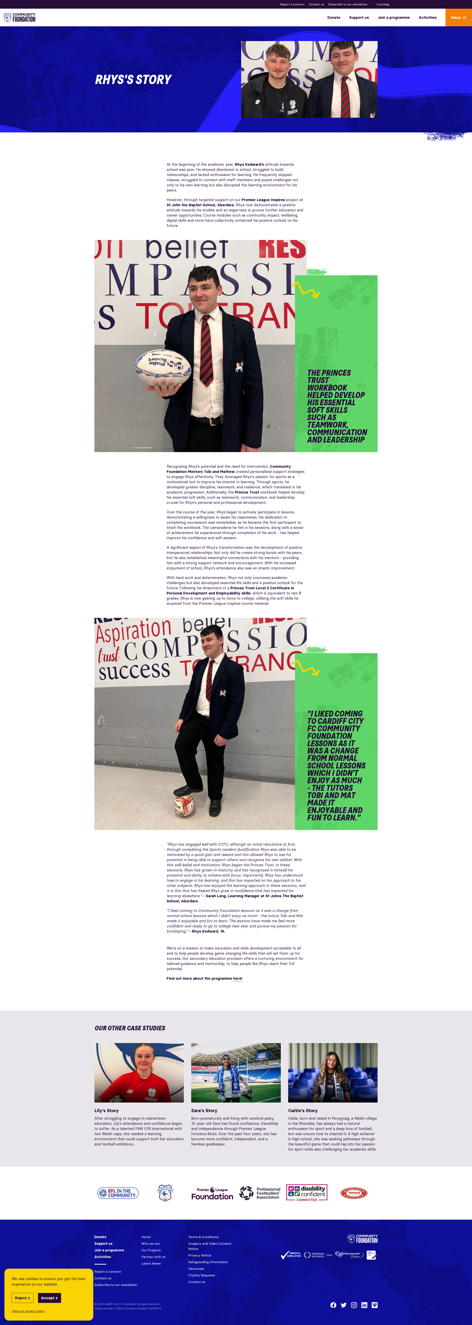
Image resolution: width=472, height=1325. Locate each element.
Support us (359, 17)
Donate (333, 17)
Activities (428, 17)
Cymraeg (382, 4)
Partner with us (153, 1257)
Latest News (151, 1263)
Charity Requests (201, 1275)
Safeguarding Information (208, 1262)
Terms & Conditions (203, 1237)
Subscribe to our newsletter (348, 4)
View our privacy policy (28, 1311)
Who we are (150, 1243)
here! (237, 978)
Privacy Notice (199, 1255)
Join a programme (394, 17)
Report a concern (292, 4)
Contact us (316, 4)
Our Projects (151, 1250)
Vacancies (196, 1268)
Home (146, 1237)
